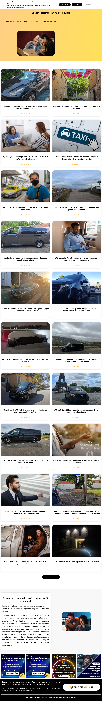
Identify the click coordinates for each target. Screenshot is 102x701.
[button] (51, 577)
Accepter (65, 4)
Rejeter (77, 4)
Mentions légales (62, 697)
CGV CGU (72, 697)
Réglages (20, 7)
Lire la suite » (25, 113)
